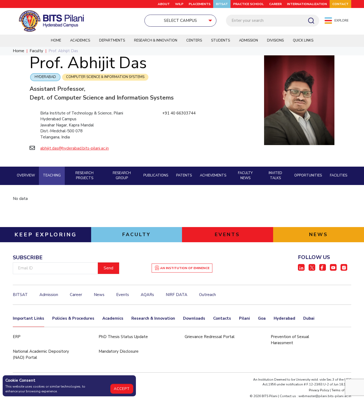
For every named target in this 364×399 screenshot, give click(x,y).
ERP (17, 336)
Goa (262, 318)
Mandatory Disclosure (119, 351)
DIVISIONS (275, 40)
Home (56, 40)
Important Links (28, 318)
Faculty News (245, 176)
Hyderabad (45, 77)
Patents (184, 175)
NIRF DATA (176, 294)
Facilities (338, 175)
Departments (112, 40)
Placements (200, 4)
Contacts (222, 318)
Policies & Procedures (73, 318)
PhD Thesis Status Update (123, 336)
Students (220, 40)
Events (122, 294)
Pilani (244, 318)
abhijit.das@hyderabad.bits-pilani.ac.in (74, 148)
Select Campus (180, 20)
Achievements (213, 175)
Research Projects (84, 176)
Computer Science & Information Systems (105, 77)
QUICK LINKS (303, 40)
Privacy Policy (319, 390)
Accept (122, 388)
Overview (26, 175)
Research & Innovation (155, 40)
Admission (248, 40)
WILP (179, 4)
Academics (80, 40)
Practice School (248, 4)
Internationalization (307, 4)
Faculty (36, 51)
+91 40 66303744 (179, 113)
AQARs (147, 294)
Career (76, 294)
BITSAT (222, 4)
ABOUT (164, 4)
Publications (155, 175)
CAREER (275, 4)
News (99, 294)
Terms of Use (341, 390)
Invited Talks (275, 176)
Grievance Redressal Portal (209, 336)
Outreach (207, 294)
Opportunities (308, 175)
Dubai (308, 318)
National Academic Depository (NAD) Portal (41, 354)
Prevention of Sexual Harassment (290, 339)
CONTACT (340, 4)
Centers (194, 40)
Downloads (194, 318)
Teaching (52, 175)
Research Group (122, 176)
